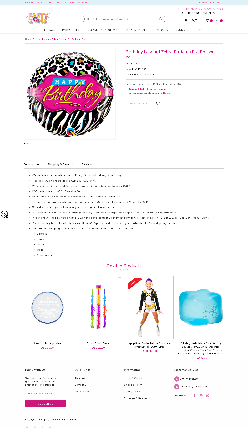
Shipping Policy (133, 384)
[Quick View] (44, 333)
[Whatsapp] (208, 396)
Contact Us (81, 384)
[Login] (193, 21)
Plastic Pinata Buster (98, 343)
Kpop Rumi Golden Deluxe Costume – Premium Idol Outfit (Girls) (149, 345)
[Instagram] (201, 396)
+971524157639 (188, 379)
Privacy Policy (132, 391)
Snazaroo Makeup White (47, 343)
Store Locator (83, 391)
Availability (133, 74)
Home (28, 39)
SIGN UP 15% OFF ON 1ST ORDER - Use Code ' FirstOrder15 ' (58, 2)
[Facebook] (194, 396)
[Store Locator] (186, 21)
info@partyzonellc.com (106, 201)
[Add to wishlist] (37, 331)
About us (80, 378)
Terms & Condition (135, 378)
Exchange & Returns (135, 398)
